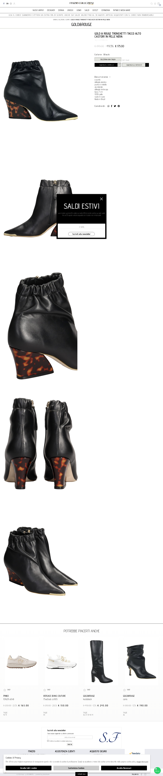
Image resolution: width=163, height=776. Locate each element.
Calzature (61, 19)
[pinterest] (119, 106)
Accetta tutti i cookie (28, 768)
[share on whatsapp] (108, 106)
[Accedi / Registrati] (14, 3)
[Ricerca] (151, 3)
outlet (95, 10)
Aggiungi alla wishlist (134, 65)
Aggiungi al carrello (106, 65)
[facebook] (111, 106)
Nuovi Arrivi (38, 10)
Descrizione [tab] (101, 77)
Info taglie (125, 60)
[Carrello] (158, 3)
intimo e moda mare (121, 10)
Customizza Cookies (76, 768)
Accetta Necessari (124, 768)
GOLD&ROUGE (81, 24)
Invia (70, 744)
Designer (51, 10)
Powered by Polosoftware (42, 774)
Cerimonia (105, 10)
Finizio (31, 751)
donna (55, 19)
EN (7, 3)
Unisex (70, 10)
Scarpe (68, 19)
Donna (61, 10)
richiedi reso (81, 774)
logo (81, 4)
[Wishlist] (155, 3)
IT (4, 3)
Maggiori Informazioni (142, 762)
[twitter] (115, 106)
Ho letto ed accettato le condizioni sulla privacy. (60, 741)
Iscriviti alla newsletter (81, 234)
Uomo (79, 10)
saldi (87, 10)
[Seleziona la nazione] (11, 3)
